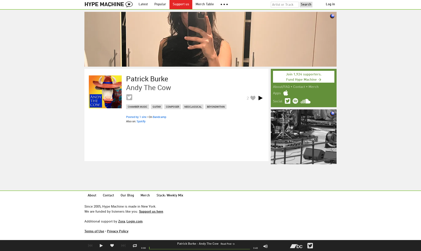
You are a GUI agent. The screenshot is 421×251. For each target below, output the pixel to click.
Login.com (135, 221)
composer (172, 106)
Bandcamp (159, 117)
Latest (143, 4)
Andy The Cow (208, 243)
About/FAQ (281, 87)
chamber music (137, 106)
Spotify (141, 121)
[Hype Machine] (109, 4)
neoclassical (193, 106)
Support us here (151, 211)
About (92, 195)
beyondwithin (216, 106)
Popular (160, 4)
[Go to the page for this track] (105, 91)
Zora (121, 221)
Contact (299, 87)
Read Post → (228, 244)
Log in (330, 4)
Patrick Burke (186, 243)
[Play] (260, 98)
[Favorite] (253, 98)
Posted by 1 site (136, 117)
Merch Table (205, 4)
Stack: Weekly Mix (170, 195)
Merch (314, 87)
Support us (181, 4)
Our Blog (127, 195)
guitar (157, 106)
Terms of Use (94, 231)
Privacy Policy (117, 231)
